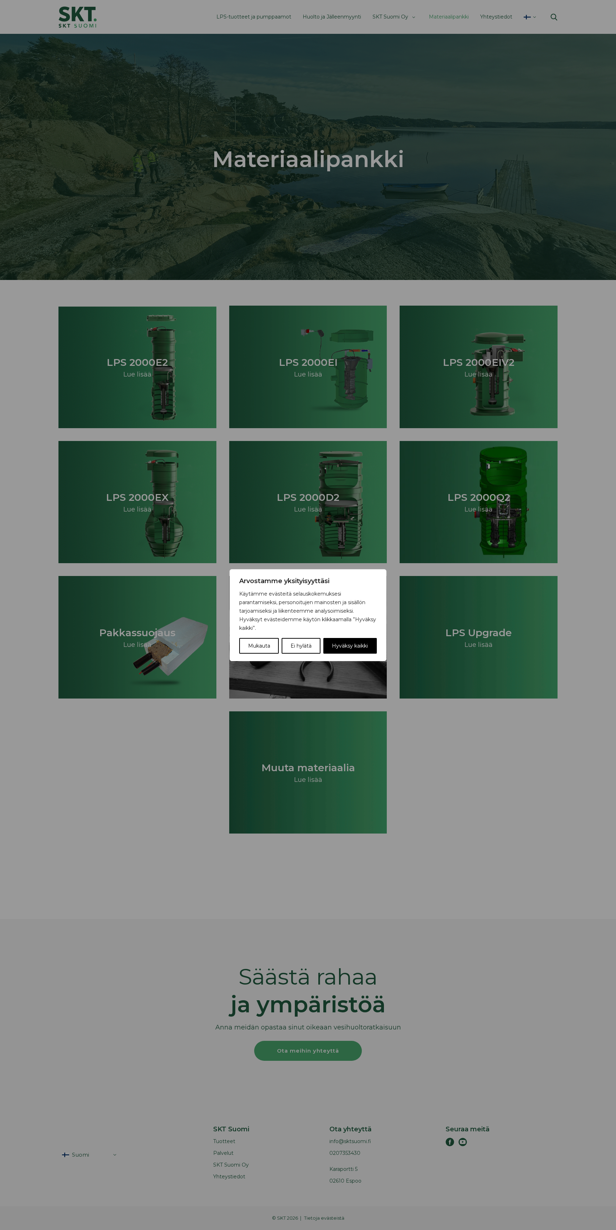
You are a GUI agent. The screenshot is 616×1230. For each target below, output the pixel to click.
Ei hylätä (301, 646)
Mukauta (259, 646)
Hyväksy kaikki (350, 646)
